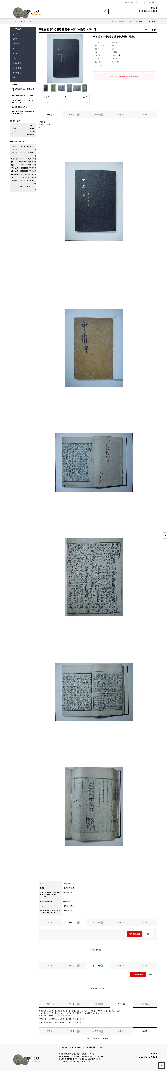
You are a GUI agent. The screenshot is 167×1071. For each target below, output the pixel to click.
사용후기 (130, 21)
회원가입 (134, 2)
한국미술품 (17, 63)
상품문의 (97, 115)
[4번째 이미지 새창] (69, 88)
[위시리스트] (151, 84)
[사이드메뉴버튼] (165, 535)
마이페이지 (142, 2)
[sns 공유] (86, 102)
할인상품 (32, 21)
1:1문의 (147, 21)
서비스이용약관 (75, 1047)
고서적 (15, 34)
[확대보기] (65, 97)
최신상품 (14, 21)
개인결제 (138, 21)
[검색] (105, 11)
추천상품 (23, 21)
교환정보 (145, 115)
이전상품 (46, 97)
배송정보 (121, 115)
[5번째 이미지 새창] (77, 88)
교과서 (15, 53)
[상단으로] (161, 1065)
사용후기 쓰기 (134, 934)
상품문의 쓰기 (138, 974)
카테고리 (17, 29)
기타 (14, 78)
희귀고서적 (17, 48)
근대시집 (16, 44)
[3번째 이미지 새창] (61, 88)
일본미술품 (17, 68)
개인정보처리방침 (89, 1047)
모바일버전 (101, 1047)
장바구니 (153, 2)
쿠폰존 (121, 21)
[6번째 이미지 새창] (84, 88)
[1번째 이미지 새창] (45, 88)
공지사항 (113, 21)
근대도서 (16, 39)
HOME (147, 30)
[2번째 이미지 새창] (53, 88)
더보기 (147, 934)
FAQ (154, 21)
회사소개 (65, 1047)
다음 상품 (84, 97)
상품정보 (50, 115)
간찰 (14, 58)
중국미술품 (17, 73)
